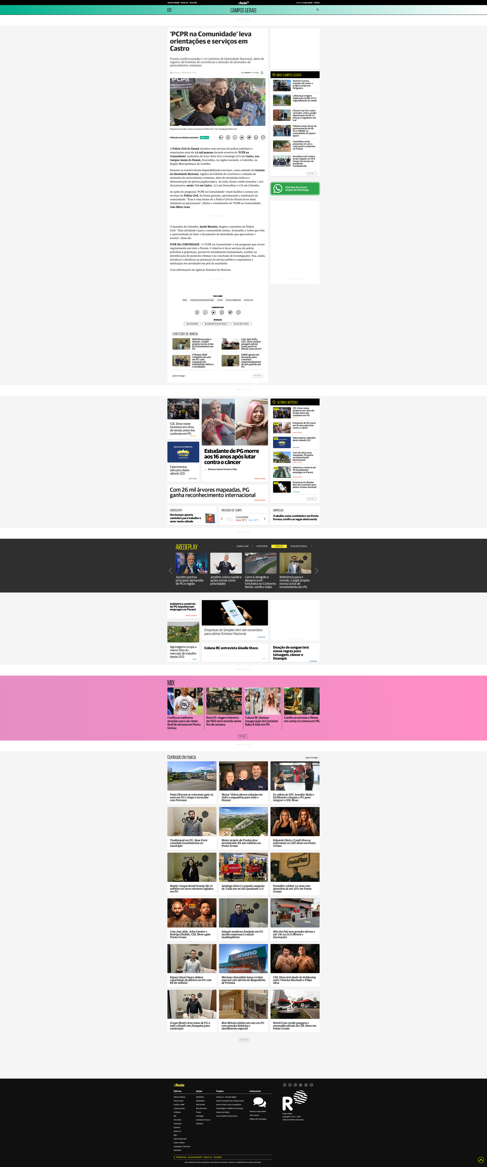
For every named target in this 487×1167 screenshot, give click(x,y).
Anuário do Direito (222, 1112)
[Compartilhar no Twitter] (242, 137)
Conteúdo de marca (203, 1120)
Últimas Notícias (179, 1097)
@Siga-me (204, 138)
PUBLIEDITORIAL (299, 546)
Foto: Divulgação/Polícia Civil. (226, 129)
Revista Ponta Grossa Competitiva (228, 1105)
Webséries (177, 1150)
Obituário (199, 1124)
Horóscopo (177, 1124)
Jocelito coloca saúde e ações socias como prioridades (226, 580)
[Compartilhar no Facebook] (228, 137)
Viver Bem (177, 1120)
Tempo (198, 1112)
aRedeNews (200, 1101)
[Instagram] (290, 1085)
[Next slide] (265, 519)
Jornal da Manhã (195, 1157)
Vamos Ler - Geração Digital (226, 1097)
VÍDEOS (279, 546)
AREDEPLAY (187, 546)
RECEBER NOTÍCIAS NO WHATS (216, 324)
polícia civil (248, 300)
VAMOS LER (242, 546)
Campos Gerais (179, 1108)
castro (219, 300)
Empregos (200, 1116)
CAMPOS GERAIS (243, 10)
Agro (175, 1135)
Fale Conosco (254, 1115)
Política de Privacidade (258, 1119)
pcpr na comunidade (233, 300)
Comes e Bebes (179, 1143)
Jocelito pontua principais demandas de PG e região (190, 580)
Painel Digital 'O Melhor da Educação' (229, 1108)
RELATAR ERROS (192, 324)
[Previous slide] (222, 519)
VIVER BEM (261, 546)
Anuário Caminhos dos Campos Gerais (230, 1101)
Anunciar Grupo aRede (258, 1111)
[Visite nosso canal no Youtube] (295, 1085)
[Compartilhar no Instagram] (235, 137)
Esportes (177, 1127)
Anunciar (304, 3)
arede (185, 300)
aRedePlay (200, 1097)
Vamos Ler (177, 1131)
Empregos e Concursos (182, 1146)
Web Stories (200, 1105)
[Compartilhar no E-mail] (262, 137)
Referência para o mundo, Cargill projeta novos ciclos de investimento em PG (295, 582)
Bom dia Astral (201, 1108)
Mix (175, 1116)
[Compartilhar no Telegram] (248, 137)
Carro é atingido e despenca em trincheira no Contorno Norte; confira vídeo (260, 582)
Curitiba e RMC (179, 1105)
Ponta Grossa (178, 1101)
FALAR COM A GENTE (241, 324)
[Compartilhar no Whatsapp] (255, 137)
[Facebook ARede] (285, 1085)
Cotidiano (177, 1112)
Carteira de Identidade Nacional (202, 300)
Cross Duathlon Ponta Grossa (226, 1116)
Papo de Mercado (180, 1139)
